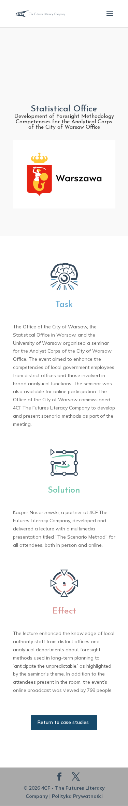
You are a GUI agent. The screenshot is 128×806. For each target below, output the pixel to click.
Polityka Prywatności (77, 796)
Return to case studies (63, 722)
